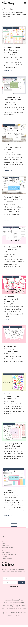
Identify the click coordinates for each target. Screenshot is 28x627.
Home (3, 541)
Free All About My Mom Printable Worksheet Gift (13, 249)
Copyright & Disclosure (7, 547)
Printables (5, 77)
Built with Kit (14, 586)
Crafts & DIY (6, 326)
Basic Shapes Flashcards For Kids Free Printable (12, 396)
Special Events (13, 77)
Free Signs (4, 556)
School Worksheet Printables (17, 374)
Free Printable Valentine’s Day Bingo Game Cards (12, 299)
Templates (12, 125)
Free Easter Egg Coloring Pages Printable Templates (12, 349)
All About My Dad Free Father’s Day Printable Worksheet (13, 199)
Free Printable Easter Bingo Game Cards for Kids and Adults (13, 50)
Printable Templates (7, 558)
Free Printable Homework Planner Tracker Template (12, 492)
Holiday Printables (7, 177)
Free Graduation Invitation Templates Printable (12, 147)
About (3, 543)
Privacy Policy (5, 545)
